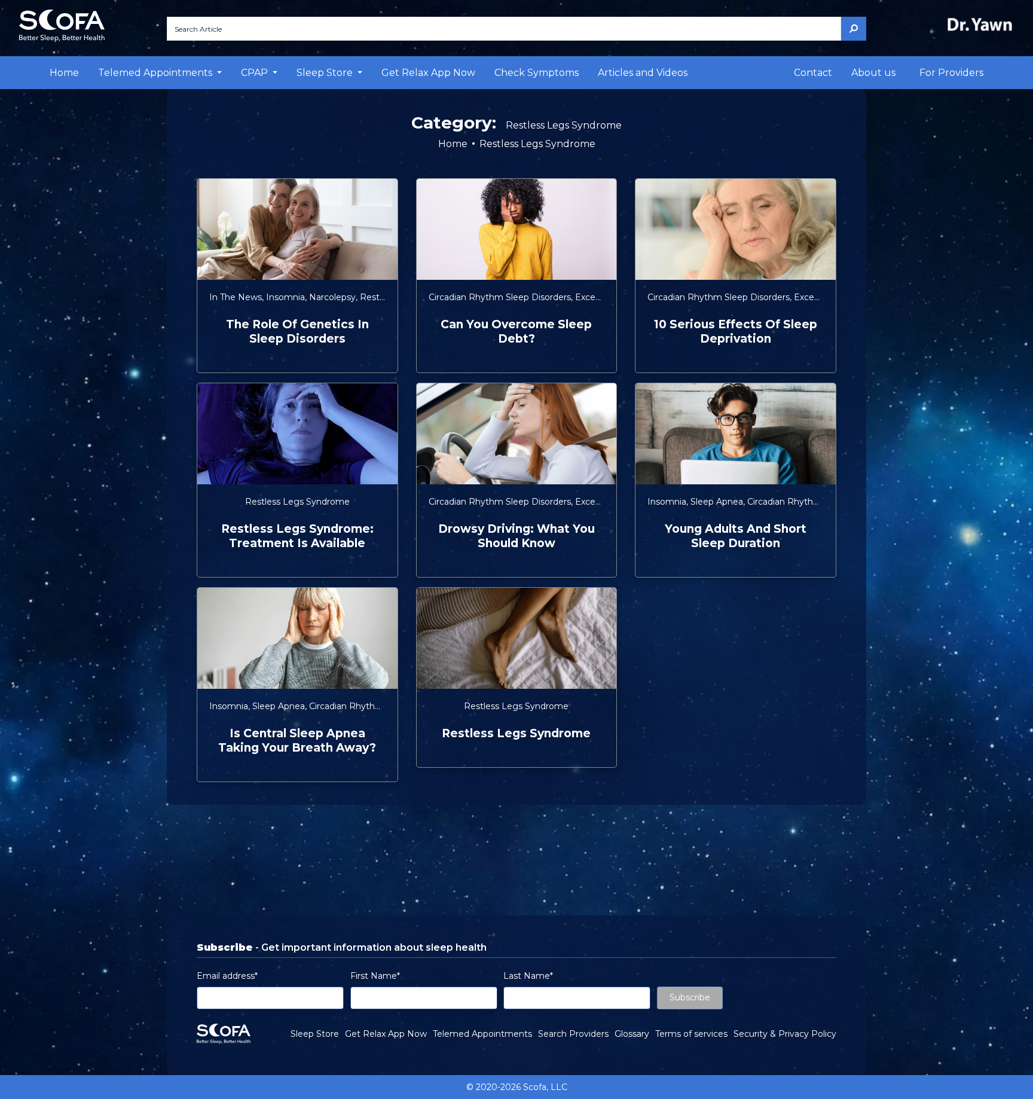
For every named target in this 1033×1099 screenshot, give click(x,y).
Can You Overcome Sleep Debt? (516, 332)
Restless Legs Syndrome (297, 501)
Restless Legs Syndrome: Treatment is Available (297, 536)
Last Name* (528, 975)
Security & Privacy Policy (785, 1033)
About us (873, 72)
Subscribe (690, 997)
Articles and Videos (642, 72)
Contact (813, 72)
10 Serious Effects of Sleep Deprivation (735, 332)
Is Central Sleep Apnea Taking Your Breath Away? (297, 740)
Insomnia (285, 297)
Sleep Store (315, 1033)
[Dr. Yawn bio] (982, 24)
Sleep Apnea (716, 501)
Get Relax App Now (428, 72)
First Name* (375, 975)
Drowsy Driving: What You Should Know (516, 536)
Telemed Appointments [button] (156, 72)
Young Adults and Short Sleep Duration (735, 536)
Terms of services (691, 1033)
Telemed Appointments (482, 1033)
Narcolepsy (332, 297)
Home (64, 72)
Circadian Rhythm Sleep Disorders (500, 297)
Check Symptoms (536, 72)
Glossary (632, 1033)
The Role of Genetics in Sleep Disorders (297, 332)
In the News (235, 297)
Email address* (227, 975)
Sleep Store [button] (326, 72)
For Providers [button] (951, 72)
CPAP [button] (255, 72)
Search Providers (573, 1033)
